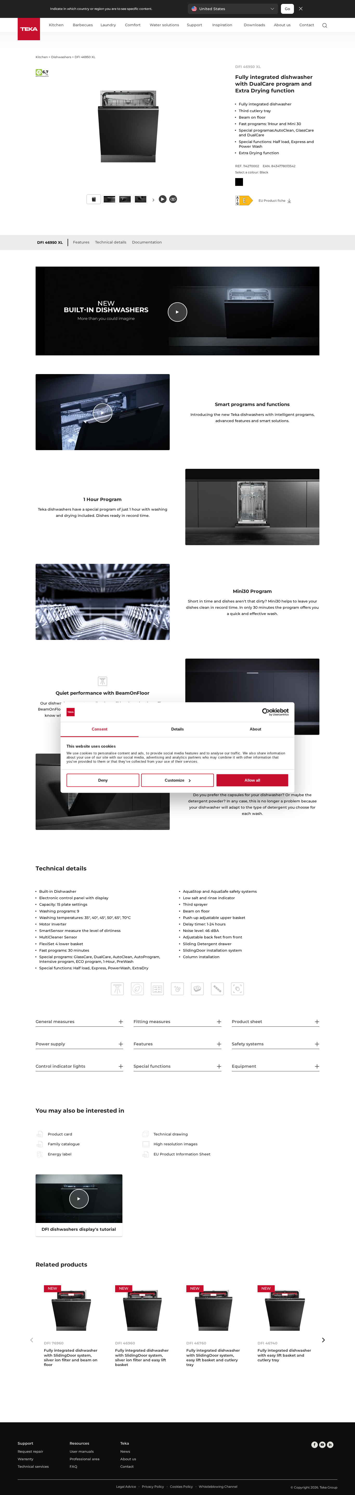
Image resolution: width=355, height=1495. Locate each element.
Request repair (30, 1451)
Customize (174, 780)
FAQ (73, 1466)
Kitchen (56, 25)
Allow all (252, 780)
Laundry (108, 25)
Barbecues (83, 25)
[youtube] (322, 1445)
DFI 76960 (54, 1343)
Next (153, 199)
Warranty (25, 1459)
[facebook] (314, 1445)
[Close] (301, 8)
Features (81, 242)
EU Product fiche (272, 200)
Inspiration (222, 25)
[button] (233, 8)
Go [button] (287, 8)
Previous (31, 1340)
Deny (103, 780)
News (125, 1451)
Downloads (254, 25)
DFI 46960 (125, 1343)
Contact (306, 25)
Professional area (85, 1459)
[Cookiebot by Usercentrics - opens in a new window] (266, 712)
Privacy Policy (153, 1487)
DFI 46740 (268, 1343)
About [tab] (255, 729)
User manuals (82, 1451)
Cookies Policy (181, 1487)
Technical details (110, 242)
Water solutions (164, 25)
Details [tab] (177, 729)
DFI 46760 (196, 1343)
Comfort (133, 25)
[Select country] (335, 25)
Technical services (33, 1466)
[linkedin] (330, 1445)
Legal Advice (126, 1487)
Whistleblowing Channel (218, 1487)
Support (194, 25)
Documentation (147, 242)
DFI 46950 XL (50, 242)
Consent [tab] (99, 729)
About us (282, 25)
